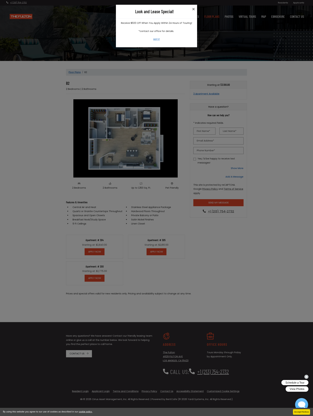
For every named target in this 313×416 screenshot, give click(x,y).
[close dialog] (193, 9)
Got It (156, 39)
